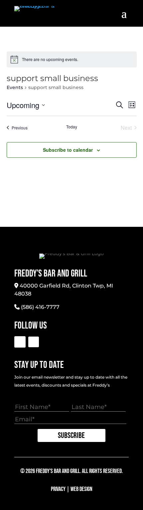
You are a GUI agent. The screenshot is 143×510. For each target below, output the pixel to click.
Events (15, 87)
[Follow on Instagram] (33, 342)
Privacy (58, 489)
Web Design (81, 489)
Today (71, 126)
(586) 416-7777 (40, 307)
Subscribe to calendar (68, 149)
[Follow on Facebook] (20, 342)
